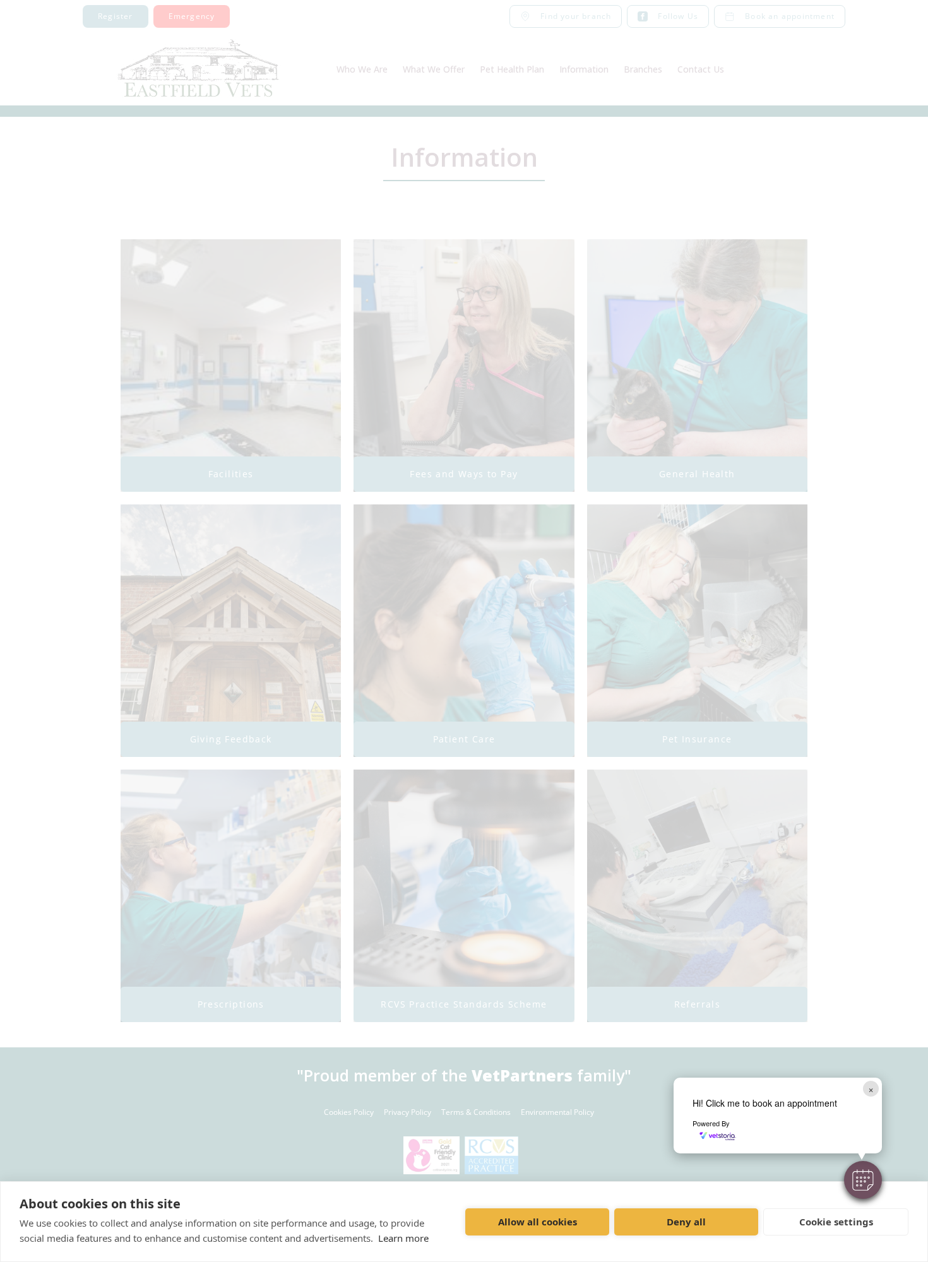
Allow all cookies (537, 1221)
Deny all (686, 1221)
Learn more (403, 1238)
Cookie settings (836, 1221)
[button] (863, 1180)
